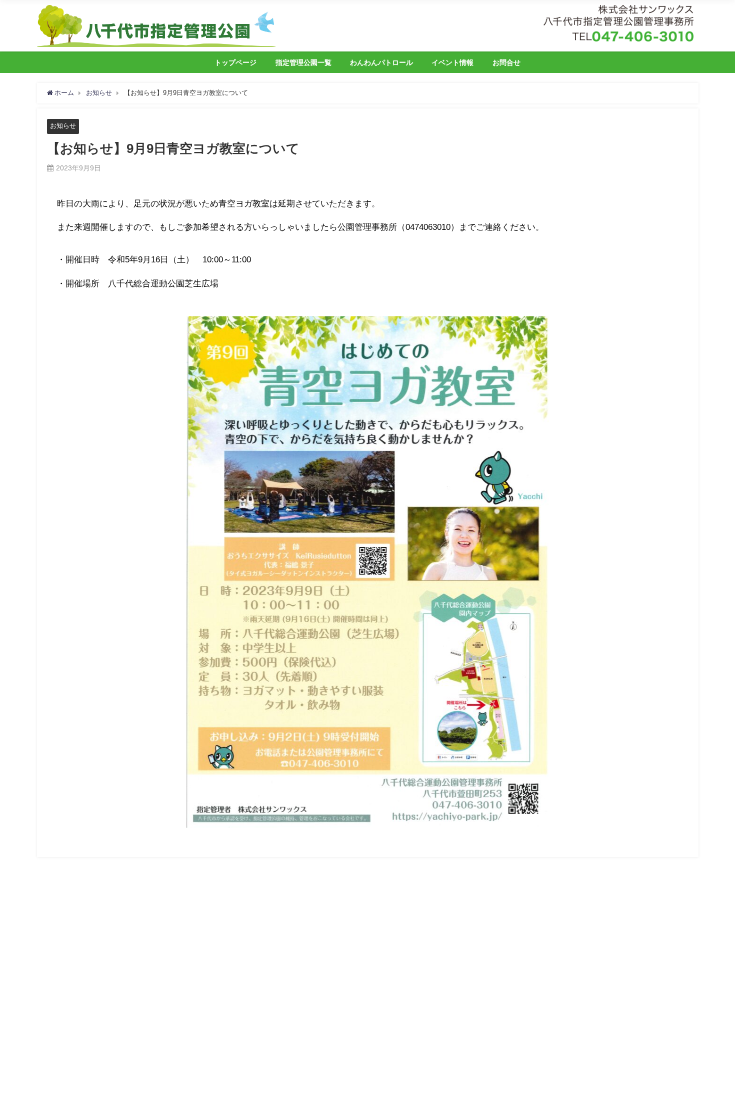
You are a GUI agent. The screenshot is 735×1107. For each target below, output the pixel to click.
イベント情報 (453, 62)
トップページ (235, 62)
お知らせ (63, 125)
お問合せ (506, 62)
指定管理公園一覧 (304, 62)
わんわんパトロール (381, 62)
